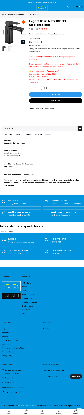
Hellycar (37, 39)
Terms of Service (8, 352)
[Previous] (5, 32)
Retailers (46, 329)
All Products (42, 48)
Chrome (26, 175)
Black (59, 48)
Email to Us (9, 378)
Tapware (36, 51)
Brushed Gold (27, 298)
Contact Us (6, 344)
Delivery (5, 336)
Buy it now (55, 101)
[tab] (8, 134)
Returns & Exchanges (10, 340)
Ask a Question (51, 108)
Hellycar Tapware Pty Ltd (14, 370)
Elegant (64, 48)
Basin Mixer (52, 48)
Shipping (43, 34)
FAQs (3, 329)
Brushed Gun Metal (29, 302)
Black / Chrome (28, 294)
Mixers (77, 48)
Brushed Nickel (27, 306)
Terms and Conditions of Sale (13, 348)
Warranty (5, 333)
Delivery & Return (36, 108)
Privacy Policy (7, 356)
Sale (30, 51)
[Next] (23, 32)
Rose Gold (26, 310)
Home (4, 14)
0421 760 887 (10, 383)
